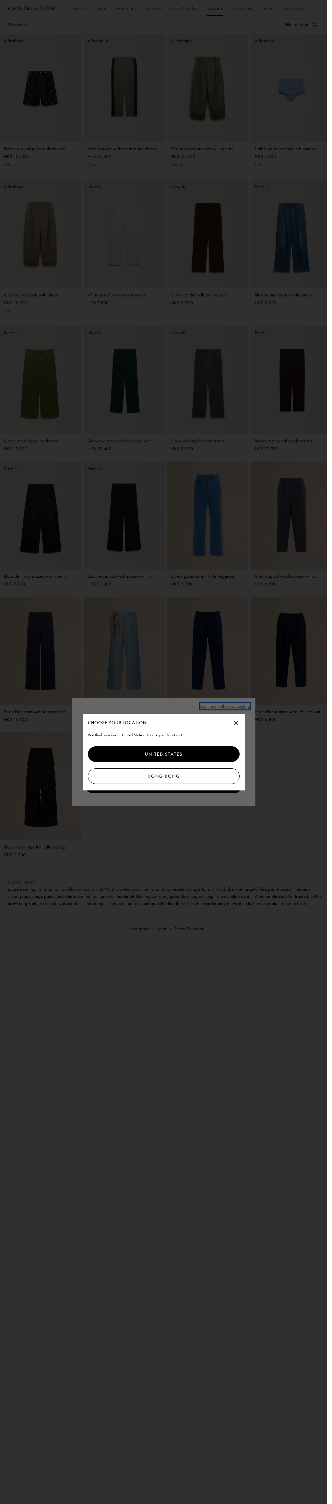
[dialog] (164, 752)
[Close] (236, 723)
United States (164, 754)
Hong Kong (164, 776)
